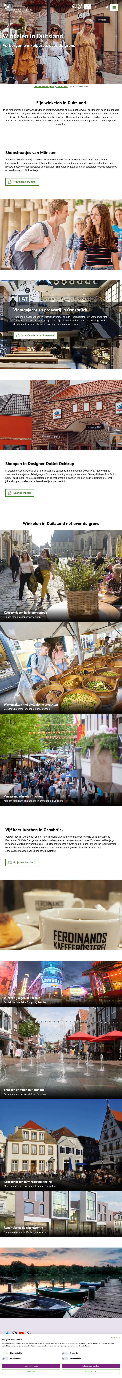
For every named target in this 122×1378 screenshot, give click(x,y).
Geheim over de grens (44, 86)
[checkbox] (5, 1353)
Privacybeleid (115, 1337)
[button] (22, 182)
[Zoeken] (95, 7)
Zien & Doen (62, 86)
